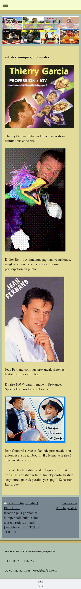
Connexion (69, 503)
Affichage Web (66, 508)
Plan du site (12, 508)
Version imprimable (22, 503)
